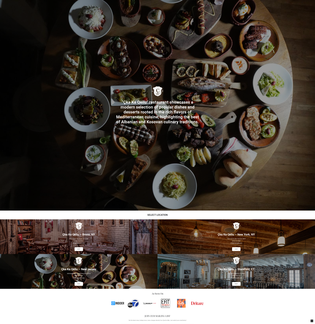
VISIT (78, 249)
